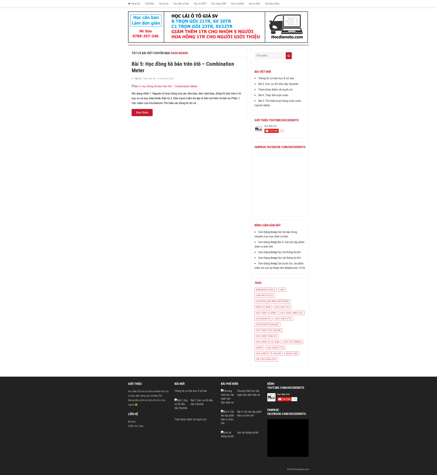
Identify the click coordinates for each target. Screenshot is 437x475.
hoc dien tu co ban (267, 342)
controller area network (272, 301)
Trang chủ (135, 3)
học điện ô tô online (268, 353)
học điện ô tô (275, 348)
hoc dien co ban (266, 313)
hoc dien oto (283, 319)
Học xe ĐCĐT (200, 3)
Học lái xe (163, 3)
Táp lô (137, 78)
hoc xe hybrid (292, 342)
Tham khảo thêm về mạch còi (275, 89)
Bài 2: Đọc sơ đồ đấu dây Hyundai (278, 84)
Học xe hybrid (237, 3)
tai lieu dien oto (266, 359)
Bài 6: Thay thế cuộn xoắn (273, 95)
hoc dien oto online (268, 330)
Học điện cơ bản (181, 3)
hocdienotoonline (267, 324)
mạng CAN (292, 353)
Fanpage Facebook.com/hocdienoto (280, 147)
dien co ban (263, 307)
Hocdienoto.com (301, 469)
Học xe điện (254, 3)
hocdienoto (263, 319)
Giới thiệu (149, 3)
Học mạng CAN (219, 3)
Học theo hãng (272, 3)
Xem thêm (142, 112)
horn (259, 348)
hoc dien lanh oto (291, 313)
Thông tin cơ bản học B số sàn (276, 78)
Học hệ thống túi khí (289, 252)
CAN (282, 289)
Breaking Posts (265, 289)
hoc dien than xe (266, 336)
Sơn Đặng (264, 232)
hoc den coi (282, 307)
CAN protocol (264, 295)
